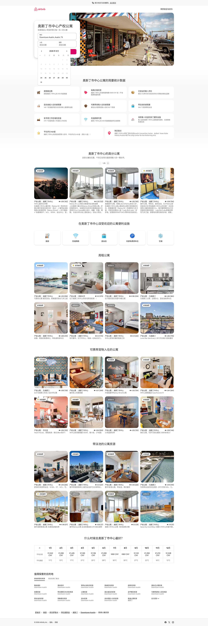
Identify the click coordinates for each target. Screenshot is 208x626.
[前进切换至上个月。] (41, 51)
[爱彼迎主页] (39, 9)
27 (54, 78)
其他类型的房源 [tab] (39, 579)
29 (63, 78)
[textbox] (47, 45)
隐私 (51, 622)
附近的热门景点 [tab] (53, 579)
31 (41, 82)
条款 (56, 622)
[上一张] (100, 163)
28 (58, 78)
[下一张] (108, 163)
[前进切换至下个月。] (66, 51)
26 (50, 78)
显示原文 (113, 3)
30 (67, 78)
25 (45, 78)
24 (41, 78)
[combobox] (57, 37)
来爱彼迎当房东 (166, 9)
